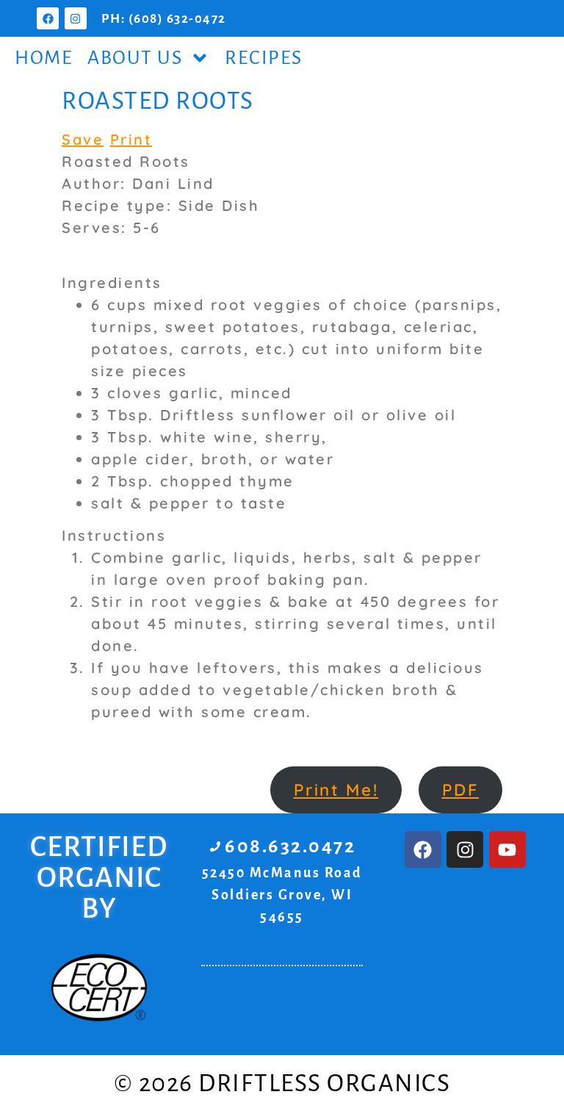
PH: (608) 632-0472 (163, 19)
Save (83, 139)
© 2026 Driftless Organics (282, 1083)
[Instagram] (76, 18)
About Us (134, 58)
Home (44, 58)
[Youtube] (507, 849)
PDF (461, 789)
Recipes (264, 58)
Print (131, 139)
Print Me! (336, 789)
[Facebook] (48, 18)
